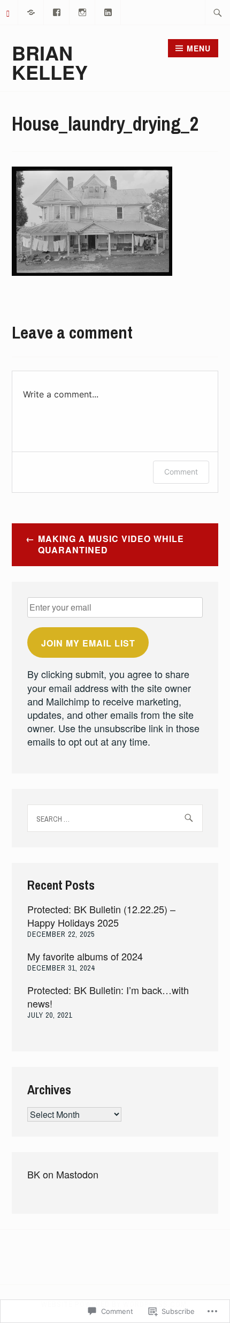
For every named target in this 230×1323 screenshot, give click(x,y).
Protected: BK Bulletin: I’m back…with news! (108, 996)
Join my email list (88, 643)
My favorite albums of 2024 (85, 956)
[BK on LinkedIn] (108, 11)
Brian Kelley (50, 62)
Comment (181, 471)
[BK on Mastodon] (31, 11)
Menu (199, 48)
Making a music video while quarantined (111, 544)
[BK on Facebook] (57, 11)
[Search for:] (217, 12)
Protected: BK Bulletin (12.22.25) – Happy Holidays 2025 (101, 915)
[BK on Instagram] (82, 11)
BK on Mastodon (62, 1174)
